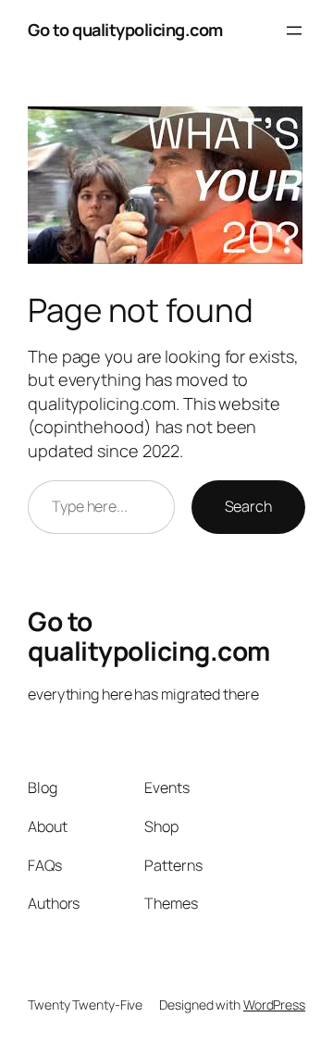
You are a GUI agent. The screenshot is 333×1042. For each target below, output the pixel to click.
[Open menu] (294, 30)
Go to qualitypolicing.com (125, 30)
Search (248, 506)
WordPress (274, 1004)
